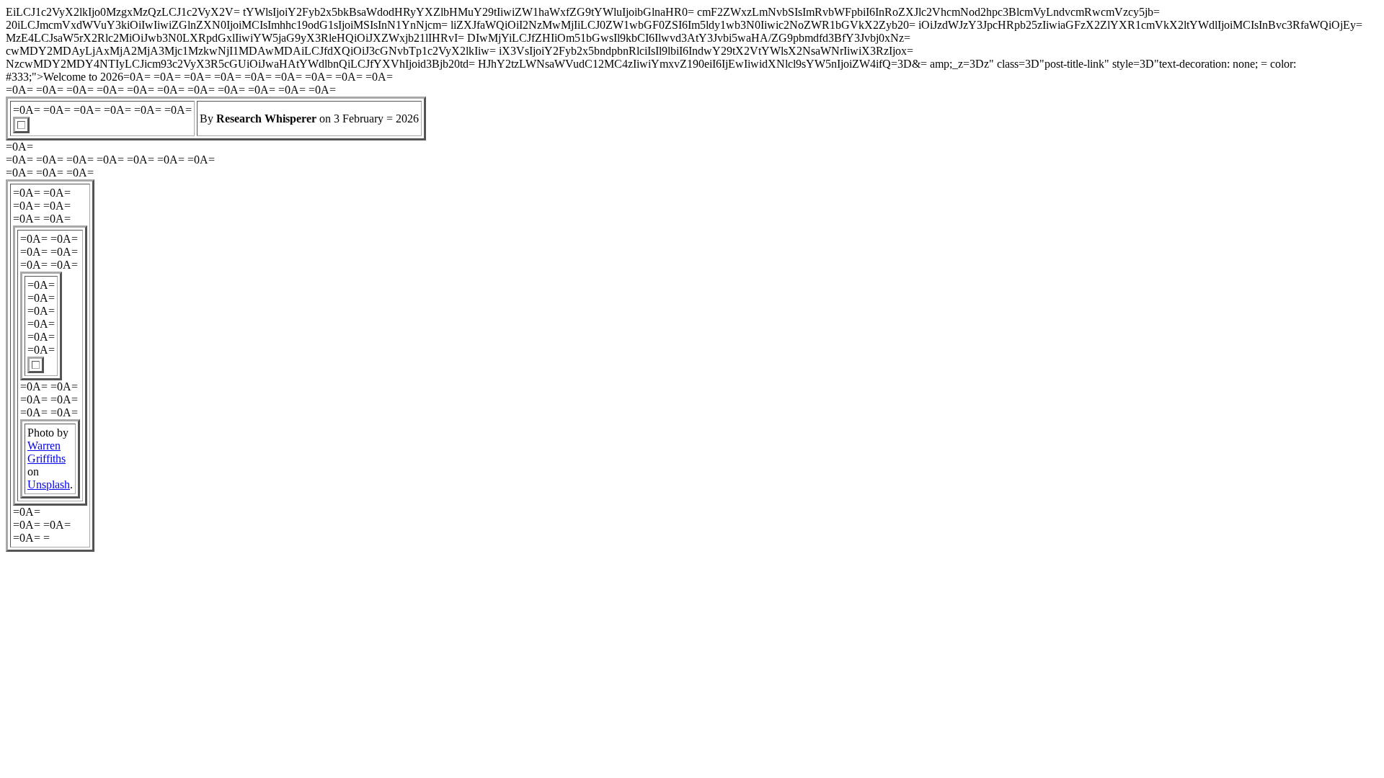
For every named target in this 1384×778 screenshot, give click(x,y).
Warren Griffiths (46, 452)
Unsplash (48, 484)
